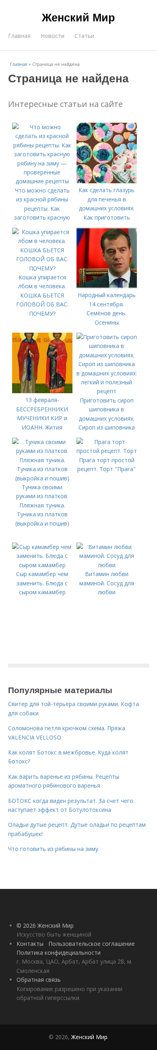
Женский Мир (78, 17)
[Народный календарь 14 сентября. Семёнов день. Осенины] (106, 286)
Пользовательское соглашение (91, 943)
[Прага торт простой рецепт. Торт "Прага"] (106, 451)
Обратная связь (39, 979)
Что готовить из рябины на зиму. (53, 849)
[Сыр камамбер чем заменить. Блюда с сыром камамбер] (42, 565)
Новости (52, 36)
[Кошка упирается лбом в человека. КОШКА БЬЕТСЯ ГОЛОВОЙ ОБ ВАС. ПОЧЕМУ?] (42, 268)
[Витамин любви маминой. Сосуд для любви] (106, 565)
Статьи (84, 36)
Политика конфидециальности (59, 952)
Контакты (30, 943)
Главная (19, 36)
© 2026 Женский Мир (45, 925)
